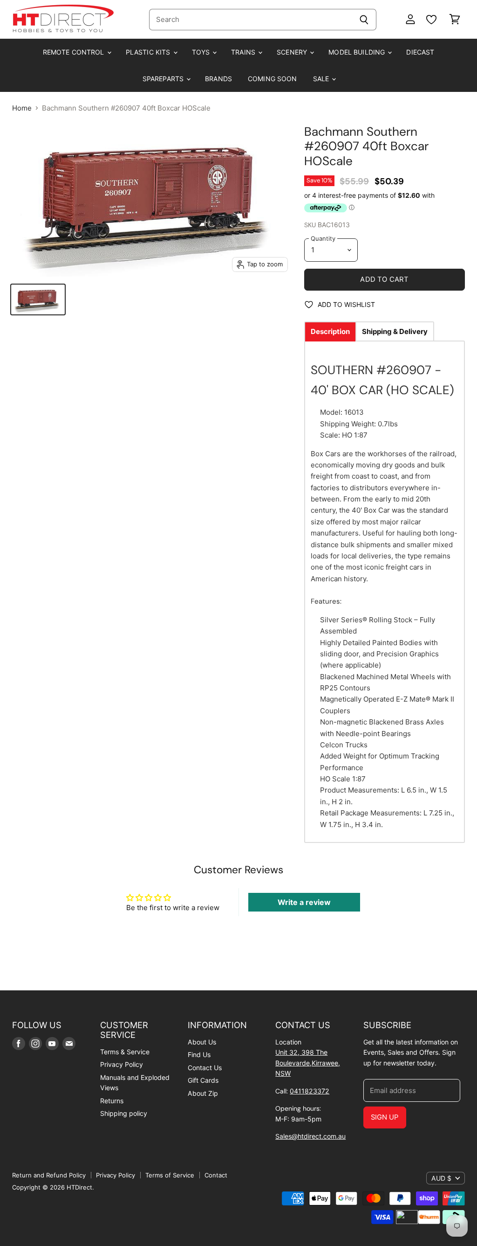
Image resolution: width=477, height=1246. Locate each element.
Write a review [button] (304, 902)
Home (22, 108)
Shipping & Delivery (395, 331)
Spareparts (164, 79)
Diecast (420, 52)
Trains (244, 52)
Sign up (385, 1117)
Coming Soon (272, 79)
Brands (218, 79)
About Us (202, 1042)
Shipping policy (123, 1113)
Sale (322, 79)
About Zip (203, 1093)
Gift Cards (203, 1080)
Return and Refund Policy (49, 1175)
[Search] (364, 19)
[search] (250, 19)
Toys (202, 52)
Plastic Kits (149, 52)
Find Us (199, 1054)
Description (330, 331)
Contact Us (205, 1068)
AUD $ (441, 1178)
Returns (111, 1101)
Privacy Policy (121, 1064)
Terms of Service (169, 1175)
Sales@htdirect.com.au (310, 1136)
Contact (215, 1175)
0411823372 (309, 1091)
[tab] (330, 331)
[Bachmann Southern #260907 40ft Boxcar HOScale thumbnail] (38, 299)
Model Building (357, 52)
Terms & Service (125, 1052)
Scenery (293, 52)
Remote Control (74, 52)
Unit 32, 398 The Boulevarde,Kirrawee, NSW (307, 1062)
